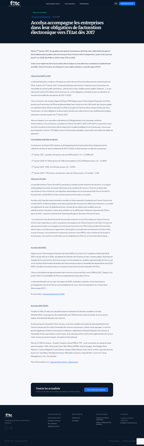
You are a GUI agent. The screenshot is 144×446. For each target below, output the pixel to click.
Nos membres (70, 4)
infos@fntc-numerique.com (128, 423)
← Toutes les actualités (39, 12)
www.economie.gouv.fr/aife (54, 294)
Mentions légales (114, 441)
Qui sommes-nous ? (53, 4)
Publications (84, 4)
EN (116, 3)
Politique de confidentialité (131, 441)
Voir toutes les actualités (96, 390)
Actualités (75, 421)
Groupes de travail (54, 421)
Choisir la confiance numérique (102, 418)
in (11, 428)
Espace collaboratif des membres (103, 423)
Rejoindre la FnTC (127, 3)
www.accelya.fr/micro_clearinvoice (64, 362)
